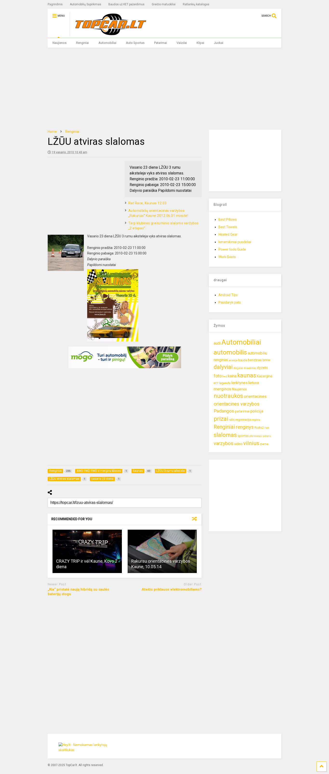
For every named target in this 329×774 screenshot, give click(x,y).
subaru (267, 436)
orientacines (255, 396)
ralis (232, 419)
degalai (238, 368)
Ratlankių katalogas (196, 4)
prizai (221, 418)
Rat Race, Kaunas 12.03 (147, 203)
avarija (233, 360)
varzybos (223, 443)
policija (256, 411)
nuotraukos (228, 396)
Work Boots (227, 257)
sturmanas (255, 436)
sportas (243, 436)
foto (218, 375)
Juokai (218, 43)
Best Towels (227, 227)
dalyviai (223, 367)
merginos (222, 389)
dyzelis (262, 368)
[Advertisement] (165, 88)
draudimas (250, 368)
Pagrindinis (55, 4)
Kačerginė (264, 376)
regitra (256, 419)
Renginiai (82, 43)
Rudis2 (259, 427)
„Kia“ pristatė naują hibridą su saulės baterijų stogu (78, 591)
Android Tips (228, 295)
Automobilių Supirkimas (85, 4)
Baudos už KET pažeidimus (126, 4)
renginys (245, 427)
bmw (266, 360)
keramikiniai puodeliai (234, 242)
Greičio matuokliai (164, 4)
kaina (232, 376)
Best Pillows (227, 219)
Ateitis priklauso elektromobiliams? (172, 589)
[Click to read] (87, 551)
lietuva (253, 382)
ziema (264, 444)
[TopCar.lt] (108, 34)
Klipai (200, 43)
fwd (224, 376)
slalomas (225, 435)
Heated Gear (227, 234)
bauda (242, 360)
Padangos (224, 411)
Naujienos (59, 43)
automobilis (230, 352)
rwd (266, 427)
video (238, 444)
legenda (224, 383)
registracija (243, 419)
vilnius (251, 443)
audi (217, 343)
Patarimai (160, 43)
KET (216, 383)
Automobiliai (107, 43)
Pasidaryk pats (229, 302)
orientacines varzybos (236, 404)
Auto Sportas (135, 43)
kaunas (246, 375)
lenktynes (239, 382)
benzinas (255, 360)
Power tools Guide (232, 249)
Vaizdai (182, 43)
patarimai (242, 411)
